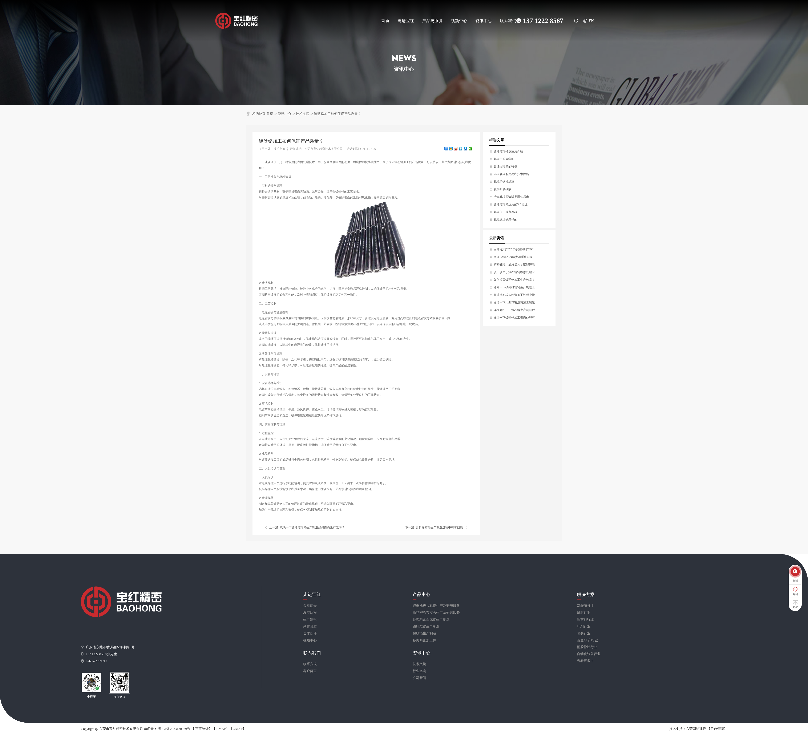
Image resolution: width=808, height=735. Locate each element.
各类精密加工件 (424, 640)
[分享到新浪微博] (456, 148)
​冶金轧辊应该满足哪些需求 (511, 196)
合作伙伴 (310, 633)
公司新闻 (419, 678)
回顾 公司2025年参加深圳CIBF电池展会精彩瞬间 (513, 250)
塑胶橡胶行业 (587, 647)
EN (591, 21)
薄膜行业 (583, 612)
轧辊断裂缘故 (502, 189)
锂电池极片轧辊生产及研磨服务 (436, 605)
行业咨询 (419, 671)
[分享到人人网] (465, 148)
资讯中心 (483, 21)
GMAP (238, 729)
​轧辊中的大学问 (504, 159)
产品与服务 (432, 21)
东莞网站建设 (696, 729)
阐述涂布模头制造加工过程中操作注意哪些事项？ (514, 296)
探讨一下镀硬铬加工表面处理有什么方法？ (514, 319)
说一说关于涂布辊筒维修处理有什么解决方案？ (514, 273)
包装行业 (583, 633)
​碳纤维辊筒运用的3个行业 (511, 204)
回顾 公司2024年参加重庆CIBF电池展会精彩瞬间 (513, 258)
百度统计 (202, 729)
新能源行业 (585, 605)
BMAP (221, 729)
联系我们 (508, 21)
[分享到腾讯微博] (460, 148)
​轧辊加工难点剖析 (505, 212)
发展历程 (310, 612)
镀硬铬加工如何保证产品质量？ (337, 114)
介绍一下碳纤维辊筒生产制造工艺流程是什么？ (514, 288)
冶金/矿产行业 (587, 640)
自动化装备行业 (589, 654)
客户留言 (310, 671)
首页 (385, 21)
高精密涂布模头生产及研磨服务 (436, 612)
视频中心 (459, 21)
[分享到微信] (470, 148)
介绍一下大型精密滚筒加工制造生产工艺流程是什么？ (514, 303)
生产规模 (310, 619)
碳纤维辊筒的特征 (505, 166)
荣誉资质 (310, 626)
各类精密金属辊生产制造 (431, 619)
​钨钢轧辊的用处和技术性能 (511, 174)
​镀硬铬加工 (272, 162)
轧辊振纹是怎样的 (505, 219)
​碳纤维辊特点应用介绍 (508, 151)
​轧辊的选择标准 (504, 181)
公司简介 (310, 605)
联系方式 (310, 664)
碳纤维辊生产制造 (426, 626)
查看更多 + (585, 661)
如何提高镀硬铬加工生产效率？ (514, 279)
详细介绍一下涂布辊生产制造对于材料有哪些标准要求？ (514, 311)
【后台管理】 (717, 729)
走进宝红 (406, 21)
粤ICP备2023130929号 (174, 729)
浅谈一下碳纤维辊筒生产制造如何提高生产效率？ (312, 527)
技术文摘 (302, 114)
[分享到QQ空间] (451, 148)
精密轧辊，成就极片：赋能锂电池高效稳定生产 (514, 265)
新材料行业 (585, 619)
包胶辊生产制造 (424, 633)
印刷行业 (583, 626)
